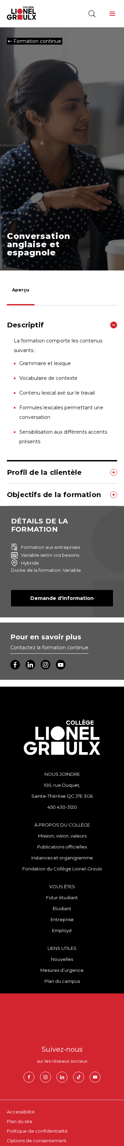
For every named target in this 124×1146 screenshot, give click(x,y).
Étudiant (62, 908)
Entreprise (62, 919)
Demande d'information (62, 598)
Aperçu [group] (20, 289)
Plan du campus (62, 981)
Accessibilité (21, 1111)
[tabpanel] (62, 410)
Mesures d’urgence (62, 970)
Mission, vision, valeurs (62, 836)
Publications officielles (62, 846)
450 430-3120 (62, 807)
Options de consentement (36, 1140)
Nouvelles (62, 959)
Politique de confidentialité (37, 1131)
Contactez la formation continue (49, 648)
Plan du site (19, 1121)
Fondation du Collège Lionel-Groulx (62, 868)
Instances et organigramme (62, 857)
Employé (62, 930)
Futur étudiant (62, 897)
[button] (112, 13)
